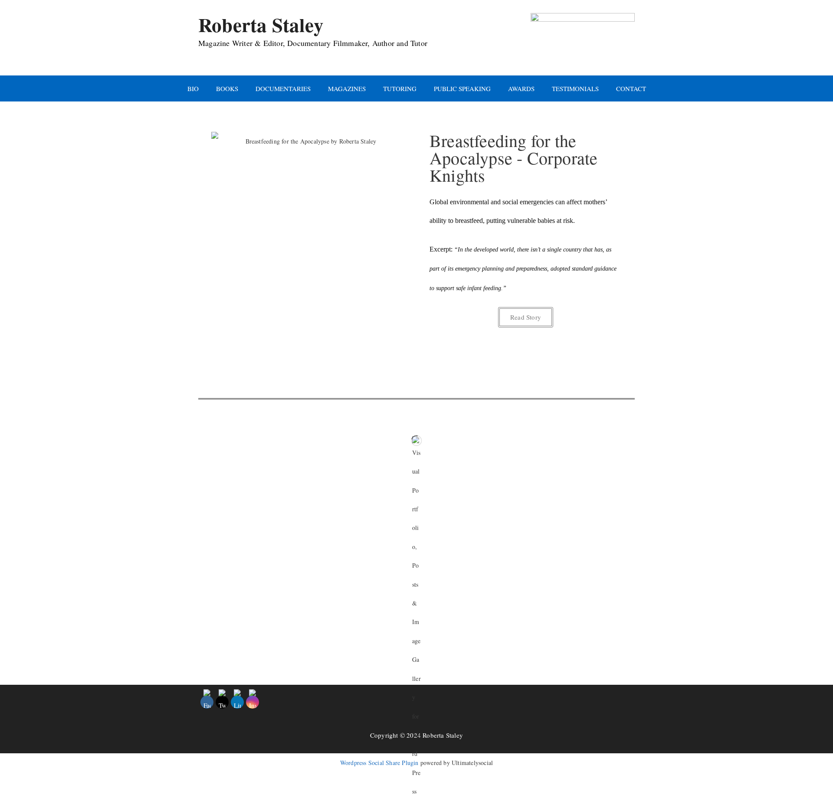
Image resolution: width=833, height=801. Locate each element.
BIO (193, 88)
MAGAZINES (347, 88)
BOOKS (227, 88)
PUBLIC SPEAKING (462, 88)
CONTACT (631, 88)
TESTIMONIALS (575, 88)
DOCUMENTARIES (283, 88)
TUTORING (399, 88)
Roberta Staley (261, 24)
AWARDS (521, 88)
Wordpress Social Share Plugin (380, 762)
